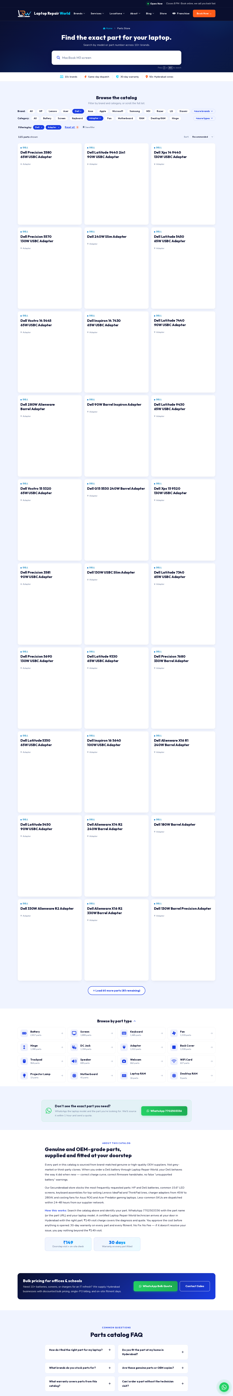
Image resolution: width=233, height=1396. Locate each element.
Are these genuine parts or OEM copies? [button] (148, 1367)
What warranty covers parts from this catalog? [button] (73, 1383)
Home (109, 28)
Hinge (175, 118)
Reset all (71, 127)
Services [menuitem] (96, 13)
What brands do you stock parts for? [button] (72, 1367)
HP (40, 111)
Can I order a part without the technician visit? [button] (147, 1383)
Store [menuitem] (163, 13)
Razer (160, 111)
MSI (148, 111)
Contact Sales (194, 1286)
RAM (141, 118)
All (31, 111)
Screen (61, 118)
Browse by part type (114, 1021)
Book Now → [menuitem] (204, 13)
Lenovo (53, 111)
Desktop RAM (158, 118)
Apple (103, 111)
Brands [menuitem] (78, 13)
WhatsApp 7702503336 (166, 1111)
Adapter (94, 118)
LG (171, 111)
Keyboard (77, 118)
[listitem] (50, 184)
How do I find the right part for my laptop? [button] (76, 1350)
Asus (90, 111)
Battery (47, 118)
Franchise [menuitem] (183, 13)
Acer (65, 111)
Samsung (135, 111)
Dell (77, 111)
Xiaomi (183, 111)
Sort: (186, 137)
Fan (109, 118)
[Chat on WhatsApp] (224, 1387)
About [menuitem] (134, 13)
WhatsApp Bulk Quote (157, 1286)
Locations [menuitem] (116, 13)
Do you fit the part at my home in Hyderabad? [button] (143, 1352)
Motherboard (125, 118)
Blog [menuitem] (148, 13)
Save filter (90, 127)
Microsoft (117, 111)
